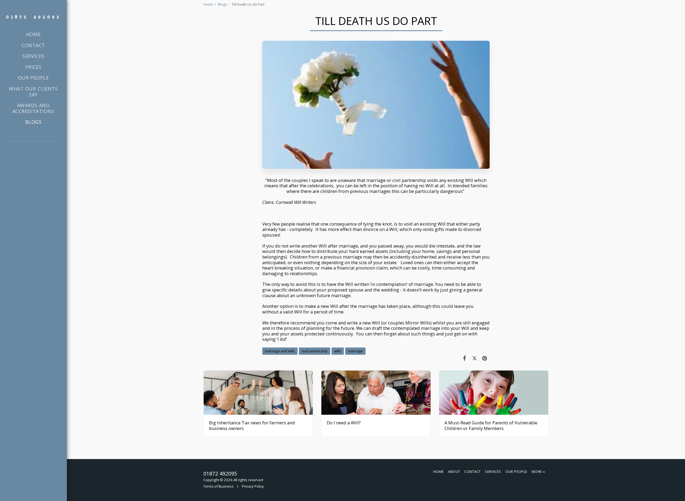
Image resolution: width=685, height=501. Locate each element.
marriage (355, 351)
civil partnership (315, 351)
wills (337, 351)
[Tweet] (475, 358)
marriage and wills (280, 351)
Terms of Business (218, 486)
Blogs (222, 4)
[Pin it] (485, 358)
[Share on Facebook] (465, 358)
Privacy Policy (253, 486)
